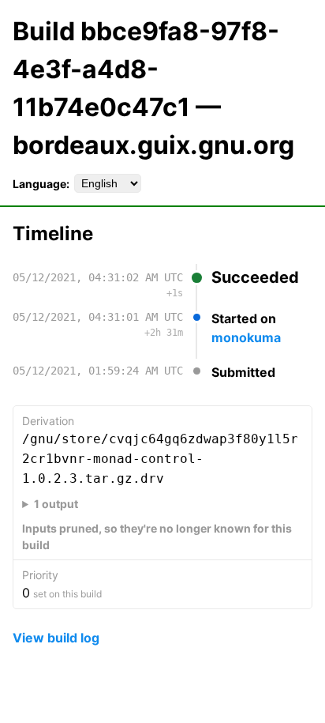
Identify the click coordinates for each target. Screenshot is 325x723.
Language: (41, 183)
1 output (56, 503)
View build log (56, 638)
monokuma (246, 337)
